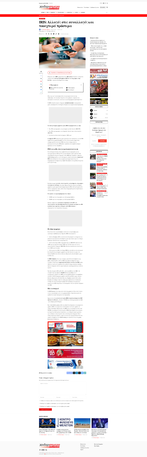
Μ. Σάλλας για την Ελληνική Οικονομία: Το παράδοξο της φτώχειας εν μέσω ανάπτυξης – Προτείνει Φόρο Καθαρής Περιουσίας (99, 432)
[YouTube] (104, 3)
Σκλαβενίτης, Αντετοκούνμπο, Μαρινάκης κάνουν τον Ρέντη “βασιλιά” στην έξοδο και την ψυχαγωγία (99, 54)
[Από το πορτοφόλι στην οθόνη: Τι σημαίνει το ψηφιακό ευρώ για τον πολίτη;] (47, 423)
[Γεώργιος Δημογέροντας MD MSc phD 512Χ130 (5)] (65, 364)
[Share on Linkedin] (41, 84)
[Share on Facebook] (46, 34)
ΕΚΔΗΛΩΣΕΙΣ (99, 190)
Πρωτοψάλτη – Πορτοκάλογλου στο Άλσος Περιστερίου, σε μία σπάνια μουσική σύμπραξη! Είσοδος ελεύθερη (98, 64)
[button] (107, 7)
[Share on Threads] (51, 34)
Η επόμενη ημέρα (71, 87)
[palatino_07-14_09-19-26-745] (65, 340)
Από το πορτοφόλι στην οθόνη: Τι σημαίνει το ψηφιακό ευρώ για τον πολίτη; (47, 431)
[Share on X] (49, 34)
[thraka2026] (99, 71)
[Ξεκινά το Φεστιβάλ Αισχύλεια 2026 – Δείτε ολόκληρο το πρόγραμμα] (93, 185)
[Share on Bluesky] (53, 34)
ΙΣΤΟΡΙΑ (98, 154)
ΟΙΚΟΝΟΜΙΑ (42, 18)
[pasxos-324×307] (99, 88)
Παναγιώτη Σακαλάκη (57, 454)
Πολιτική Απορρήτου (99, 145)
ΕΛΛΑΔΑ (98, 173)
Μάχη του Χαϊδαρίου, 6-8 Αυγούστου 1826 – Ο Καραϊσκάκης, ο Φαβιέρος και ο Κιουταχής (102, 169)
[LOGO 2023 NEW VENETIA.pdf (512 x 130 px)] (65, 353)
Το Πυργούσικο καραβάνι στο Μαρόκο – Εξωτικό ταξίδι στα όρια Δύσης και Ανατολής (81, 431)
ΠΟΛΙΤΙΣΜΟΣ (99, 182)
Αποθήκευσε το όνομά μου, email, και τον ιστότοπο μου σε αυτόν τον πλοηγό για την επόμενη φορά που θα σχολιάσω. (62, 400)
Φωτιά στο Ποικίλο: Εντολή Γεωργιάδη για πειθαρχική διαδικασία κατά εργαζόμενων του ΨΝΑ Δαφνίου (101, 177)
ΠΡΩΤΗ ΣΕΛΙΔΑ (103, 154)
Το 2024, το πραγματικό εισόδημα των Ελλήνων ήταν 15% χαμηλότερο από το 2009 (64, 431)
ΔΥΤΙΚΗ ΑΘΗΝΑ (100, 163)
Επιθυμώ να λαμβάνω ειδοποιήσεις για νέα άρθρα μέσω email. (54, 406)
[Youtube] (99, 117)
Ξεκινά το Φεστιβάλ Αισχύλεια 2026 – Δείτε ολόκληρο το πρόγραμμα (102, 187)
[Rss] (107, 3)
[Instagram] (105, 3)
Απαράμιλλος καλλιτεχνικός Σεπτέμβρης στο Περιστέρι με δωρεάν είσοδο (102, 194)
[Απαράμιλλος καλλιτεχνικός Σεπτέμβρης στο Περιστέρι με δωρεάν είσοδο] (93, 193)
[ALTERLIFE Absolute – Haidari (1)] (99, 101)
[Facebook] (100, 3)
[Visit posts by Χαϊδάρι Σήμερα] (40, 29)
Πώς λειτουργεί (70, 89)
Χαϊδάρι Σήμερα (46, 29)
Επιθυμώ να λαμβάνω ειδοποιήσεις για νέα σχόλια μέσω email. (55, 403)
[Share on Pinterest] (41, 81)
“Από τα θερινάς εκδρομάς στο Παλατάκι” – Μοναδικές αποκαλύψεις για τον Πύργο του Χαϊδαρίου (102, 158)
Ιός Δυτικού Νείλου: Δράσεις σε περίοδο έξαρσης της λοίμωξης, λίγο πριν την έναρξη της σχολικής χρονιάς (98, 42)
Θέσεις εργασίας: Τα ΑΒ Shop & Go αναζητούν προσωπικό (51, 15)
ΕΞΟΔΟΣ (104, 190)
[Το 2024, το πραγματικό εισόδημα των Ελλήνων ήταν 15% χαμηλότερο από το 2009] (65, 423)
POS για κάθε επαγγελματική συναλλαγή (56, 88)
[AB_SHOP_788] (65, 327)
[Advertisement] (65, 115)
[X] (102, 3)
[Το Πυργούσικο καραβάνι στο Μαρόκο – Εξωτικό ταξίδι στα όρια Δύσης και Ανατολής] (82, 423)
